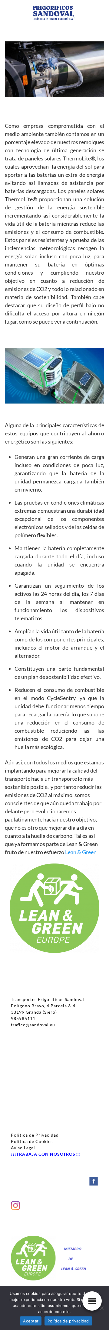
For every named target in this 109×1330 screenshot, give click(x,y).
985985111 (23, 1018)
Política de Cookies (32, 1141)
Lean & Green (81, 852)
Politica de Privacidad (35, 1135)
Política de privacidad (68, 1321)
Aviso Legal (23, 1147)
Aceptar (30, 1321)
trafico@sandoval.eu (33, 1024)
